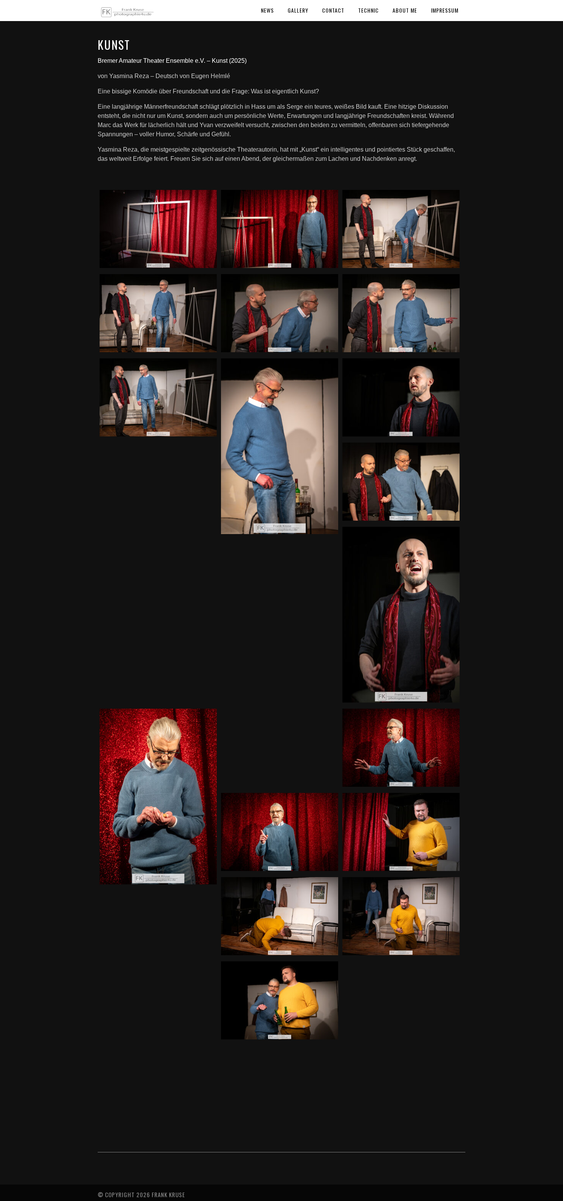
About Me (405, 10)
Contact (333, 10)
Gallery (298, 10)
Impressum (444, 10)
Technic (368, 10)
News (267, 10)
